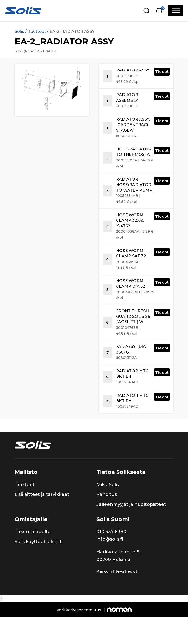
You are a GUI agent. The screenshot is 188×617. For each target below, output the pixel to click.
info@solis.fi (109, 539)
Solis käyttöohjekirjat (38, 541)
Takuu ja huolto (33, 531)
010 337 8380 (111, 531)
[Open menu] (175, 10)
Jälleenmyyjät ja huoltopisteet (131, 504)
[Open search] (146, 11)
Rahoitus (106, 494)
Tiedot (162, 71)
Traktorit (25, 484)
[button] (159, 10)
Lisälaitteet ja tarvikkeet (42, 494)
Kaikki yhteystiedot (117, 571)
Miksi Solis (107, 484)
